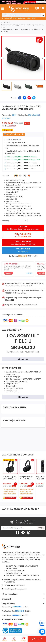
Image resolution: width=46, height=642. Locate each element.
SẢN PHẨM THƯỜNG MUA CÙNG (18, 454)
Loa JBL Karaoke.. (20, 18)
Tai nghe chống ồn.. (8, 18)
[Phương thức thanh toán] (15, 320)
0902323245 (22, 256)
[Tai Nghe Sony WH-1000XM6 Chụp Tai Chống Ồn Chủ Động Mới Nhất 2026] (10, 466)
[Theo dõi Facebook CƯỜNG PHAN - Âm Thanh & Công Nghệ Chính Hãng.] (17, 532)
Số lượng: (5, 220)
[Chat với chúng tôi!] (42, 632)
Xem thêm (24, 359)
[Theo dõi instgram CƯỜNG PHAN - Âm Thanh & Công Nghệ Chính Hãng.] (28, 532)
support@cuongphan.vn (18, 589)
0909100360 (17, 615)
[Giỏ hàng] (41, 8)
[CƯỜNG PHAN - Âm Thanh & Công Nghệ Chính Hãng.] (19, 8)
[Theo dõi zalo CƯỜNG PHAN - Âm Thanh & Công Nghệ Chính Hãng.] (23, 532)
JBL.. (28, 18)
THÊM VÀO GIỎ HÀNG (23, 235)
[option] (23, 58)
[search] (43, 15)
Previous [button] (3, 58)
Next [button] (42, 58)
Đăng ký (41, 528)
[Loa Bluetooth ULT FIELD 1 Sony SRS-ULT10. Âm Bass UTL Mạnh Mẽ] (23, 58)
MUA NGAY (24, 228)
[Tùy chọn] (15, 484)
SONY (14, 115)
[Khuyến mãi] (23, 2)
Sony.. (34, 18)
